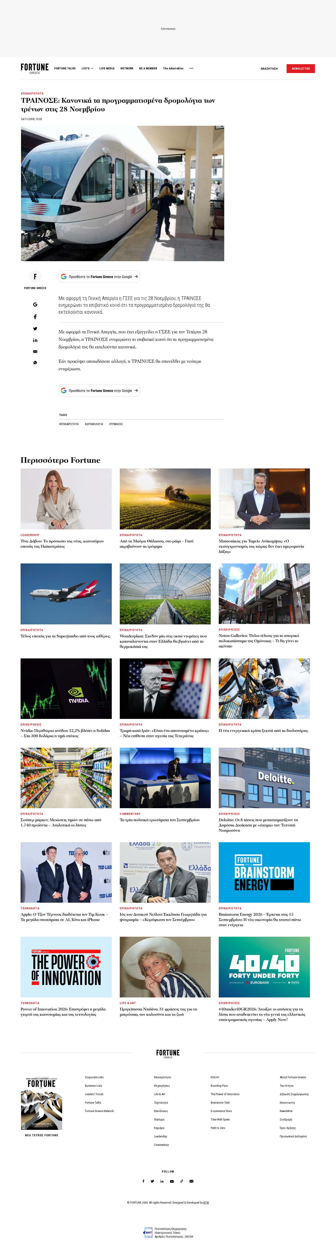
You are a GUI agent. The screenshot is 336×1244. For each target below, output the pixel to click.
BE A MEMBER (148, 68)
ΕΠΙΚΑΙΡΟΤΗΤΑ (32, 93)
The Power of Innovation (225, 1094)
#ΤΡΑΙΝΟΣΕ (116, 424)
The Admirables (173, 68)
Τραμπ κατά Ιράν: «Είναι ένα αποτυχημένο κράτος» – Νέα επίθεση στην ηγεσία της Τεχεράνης (164, 733)
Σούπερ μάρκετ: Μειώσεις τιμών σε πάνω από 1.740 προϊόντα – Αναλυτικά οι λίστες (61, 822)
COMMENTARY (130, 813)
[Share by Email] (35, 352)
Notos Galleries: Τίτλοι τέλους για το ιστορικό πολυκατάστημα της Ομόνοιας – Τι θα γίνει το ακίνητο (259, 641)
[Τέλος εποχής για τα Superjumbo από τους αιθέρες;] (66, 593)
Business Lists (93, 1085)
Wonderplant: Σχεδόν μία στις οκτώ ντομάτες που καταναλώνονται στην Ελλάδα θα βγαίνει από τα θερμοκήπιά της (163, 641)
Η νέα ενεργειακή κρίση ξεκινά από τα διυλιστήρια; (263, 730)
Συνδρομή (286, 1119)
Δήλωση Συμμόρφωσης (294, 1094)
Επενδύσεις (161, 1111)
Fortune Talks (93, 1102)
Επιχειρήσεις (162, 1085)
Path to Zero (218, 1128)
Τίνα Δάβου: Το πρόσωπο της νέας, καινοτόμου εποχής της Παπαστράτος (62, 544)
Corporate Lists (94, 1077)
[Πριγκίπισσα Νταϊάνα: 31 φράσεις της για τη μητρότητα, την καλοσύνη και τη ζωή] (165, 967)
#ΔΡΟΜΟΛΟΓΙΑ (94, 424)
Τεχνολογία (161, 1102)
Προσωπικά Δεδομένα (293, 1136)
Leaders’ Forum (94, 1094)
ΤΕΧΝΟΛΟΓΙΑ (30, 908)
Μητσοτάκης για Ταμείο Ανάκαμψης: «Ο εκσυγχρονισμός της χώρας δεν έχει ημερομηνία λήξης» (261, 546)
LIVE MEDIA (107, 68)
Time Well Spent (220, 1119)
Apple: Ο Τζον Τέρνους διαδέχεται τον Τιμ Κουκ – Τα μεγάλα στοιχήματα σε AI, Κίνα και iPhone (64, 917)
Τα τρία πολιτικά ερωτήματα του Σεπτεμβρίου (160, 820)
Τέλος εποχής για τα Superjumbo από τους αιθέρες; (65, 636)
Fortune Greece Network (99, 1111)
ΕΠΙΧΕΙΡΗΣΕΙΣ (229, 629)
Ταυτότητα (286, 1085)
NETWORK (126, 68)
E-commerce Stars (221, 1111)
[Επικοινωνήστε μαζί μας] (191, 1181)
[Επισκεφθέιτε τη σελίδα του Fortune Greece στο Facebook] (143, 1181)
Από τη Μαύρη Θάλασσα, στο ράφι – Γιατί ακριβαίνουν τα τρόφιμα (156, 544)
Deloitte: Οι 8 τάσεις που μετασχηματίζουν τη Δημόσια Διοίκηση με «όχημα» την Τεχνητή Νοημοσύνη (258, 825)
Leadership (160, 1136)
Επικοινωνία (287, 1102)
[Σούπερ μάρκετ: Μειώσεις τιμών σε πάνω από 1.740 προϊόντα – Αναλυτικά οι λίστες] (66, 778)
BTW (206, 1202)
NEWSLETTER (301, 68)
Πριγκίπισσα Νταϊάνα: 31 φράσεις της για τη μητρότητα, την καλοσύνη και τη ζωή (158, 1012)
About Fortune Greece (293, 1077)
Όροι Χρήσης (288, 1128)
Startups (159, 1119)
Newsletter (286, 1111)
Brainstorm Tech (220, 1102)
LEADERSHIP (30, 535)
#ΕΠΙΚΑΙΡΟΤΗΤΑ (69, 424)
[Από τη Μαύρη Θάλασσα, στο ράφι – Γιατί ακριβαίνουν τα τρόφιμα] (165, 498)
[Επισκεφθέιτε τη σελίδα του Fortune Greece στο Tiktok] (181, 1181)
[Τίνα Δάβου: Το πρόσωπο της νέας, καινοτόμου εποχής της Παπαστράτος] (66, 498)
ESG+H (215, 1077)
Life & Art (159, 1094)
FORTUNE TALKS (65, 68)
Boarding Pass (219, 1085)
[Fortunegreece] (34, 72)
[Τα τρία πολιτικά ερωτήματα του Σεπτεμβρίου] (165, 778)
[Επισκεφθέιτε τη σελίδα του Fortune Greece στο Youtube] (172, 1182)
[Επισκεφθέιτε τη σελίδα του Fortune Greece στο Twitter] (152, 1181)
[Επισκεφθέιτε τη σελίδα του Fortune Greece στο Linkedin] (161, 1181)
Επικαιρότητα (162, 1077)
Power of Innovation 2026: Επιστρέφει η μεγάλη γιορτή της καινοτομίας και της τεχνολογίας (63, 1012)
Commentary (161, 1145)
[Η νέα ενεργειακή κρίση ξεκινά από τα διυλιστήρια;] (264, 688)
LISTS (86, 68)
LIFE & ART (128, 1003)
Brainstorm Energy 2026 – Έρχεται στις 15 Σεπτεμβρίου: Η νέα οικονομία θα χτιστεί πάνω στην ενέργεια (260, 920)
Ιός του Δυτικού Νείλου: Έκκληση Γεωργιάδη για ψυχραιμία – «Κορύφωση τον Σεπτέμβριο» (163, 917)
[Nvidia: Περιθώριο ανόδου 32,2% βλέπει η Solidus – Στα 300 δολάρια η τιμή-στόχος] (66, 688)
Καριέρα (159, 1128)
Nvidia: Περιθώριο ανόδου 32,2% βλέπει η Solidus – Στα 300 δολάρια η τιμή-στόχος (65, 733)
